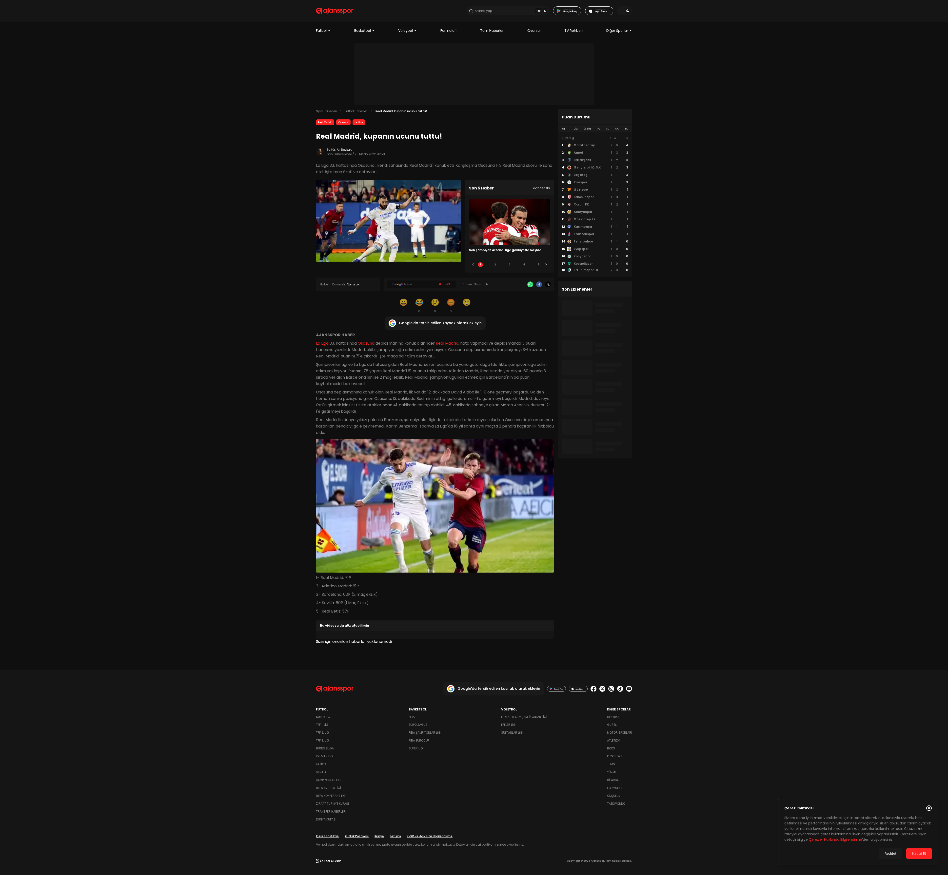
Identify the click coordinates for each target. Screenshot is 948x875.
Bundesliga (325, 748)
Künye (379, 836)
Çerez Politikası (327, 836)
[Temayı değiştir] (624, 10)
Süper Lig (323, 717)
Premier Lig (324, 756)
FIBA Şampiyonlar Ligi (425, 732)
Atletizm (613, 740)
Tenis (611, 764)
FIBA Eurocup (419, 740)
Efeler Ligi (508, 725)
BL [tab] (626, 128)
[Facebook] (539, 284)
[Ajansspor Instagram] (611, 689)
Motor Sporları (619, 732)
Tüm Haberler (492, 30)
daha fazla (541, 188)
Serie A (321, 772)
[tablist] (595, 128)
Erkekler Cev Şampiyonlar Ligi (524, 717)
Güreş (612, 725)
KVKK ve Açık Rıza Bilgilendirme (430, 836)
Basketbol (362, 30)
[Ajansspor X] (602, 689)
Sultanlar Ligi (512, 732)
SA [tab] (617, 128)
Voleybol (405, 30)
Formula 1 (448, 30)
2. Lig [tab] (587, 128)
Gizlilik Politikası (357, 836)
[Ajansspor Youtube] (629, 689)
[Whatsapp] (530, 284)
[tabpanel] (595, 204)
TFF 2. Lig (322, 732)
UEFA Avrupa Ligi (328, 788)
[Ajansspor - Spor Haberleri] (334, 11)
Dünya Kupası (326, 819)
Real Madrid (325, 122)
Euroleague (418, 725)
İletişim (395, 836)
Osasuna (343, 122)
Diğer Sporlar (617, 30)
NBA (412, 717)
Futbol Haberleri (356, 111)
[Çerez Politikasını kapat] (929, 808)
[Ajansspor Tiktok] (620, 689)
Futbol (321, 30)
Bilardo (613, 780)
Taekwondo (616, 803)
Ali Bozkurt (344, 150)
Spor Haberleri (326, 111)
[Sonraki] (546, 265)
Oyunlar (534, 30)
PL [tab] (598, 128)
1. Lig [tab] (575, 128)
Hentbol (613, 717)
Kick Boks (614, 756)
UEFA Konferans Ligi (331, 796)
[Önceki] (473, 265)
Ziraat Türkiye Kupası (332, 803)
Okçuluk (613, 796)
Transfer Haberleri (331, 811)
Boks (611, 748)
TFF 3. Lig (322, 740)
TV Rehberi (573, 30)
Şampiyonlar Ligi (328, 780)
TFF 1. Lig (322, 725)
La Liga (359, 122)
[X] (548, 284)
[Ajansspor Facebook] (593, 689)
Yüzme (611, 772)
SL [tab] (563, 128)
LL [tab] (607, 128)
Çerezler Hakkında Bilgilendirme (835, 839)
